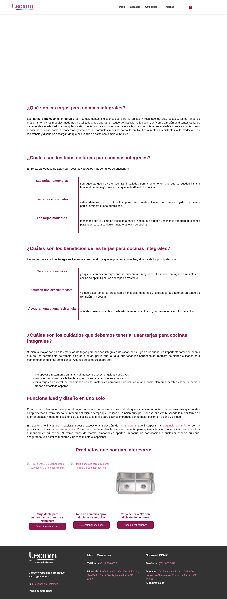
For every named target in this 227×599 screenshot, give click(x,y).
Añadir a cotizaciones (135, 525)
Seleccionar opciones (47, 526)
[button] (153, 7)
